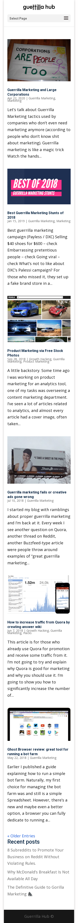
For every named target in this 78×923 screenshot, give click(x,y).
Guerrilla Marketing (42, 98)
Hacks (27, 633)
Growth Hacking (40, 359)
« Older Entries (21, 835)
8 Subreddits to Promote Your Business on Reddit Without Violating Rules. (35, 856)
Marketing (14, 100)
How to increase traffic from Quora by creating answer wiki (38, 624)
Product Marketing (36, 361)
